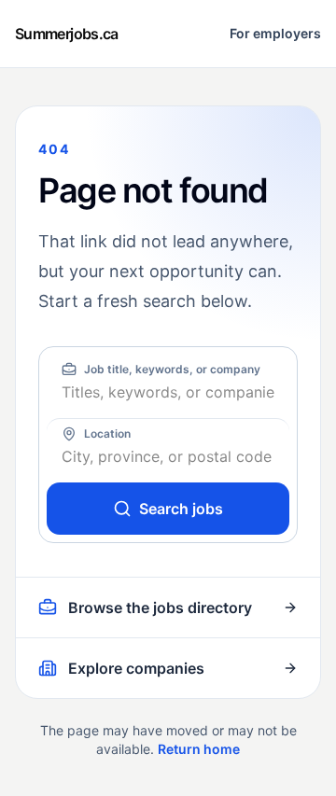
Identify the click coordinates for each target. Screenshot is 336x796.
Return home (199, 749)
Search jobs (181, 508)
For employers (275, 33)
